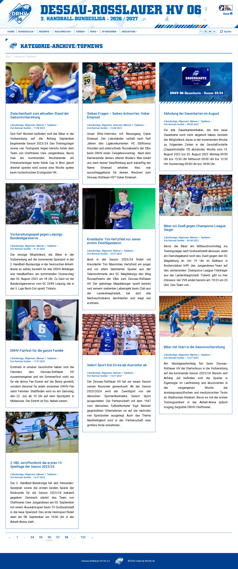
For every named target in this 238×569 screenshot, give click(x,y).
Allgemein (30, 125)
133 (83, 537)
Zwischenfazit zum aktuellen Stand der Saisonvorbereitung (39, 115)
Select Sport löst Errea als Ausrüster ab (117, 365)
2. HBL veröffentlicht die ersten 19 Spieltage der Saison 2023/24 (36, 464)
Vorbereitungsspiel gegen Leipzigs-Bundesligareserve (36, 236)
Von (20, 128)
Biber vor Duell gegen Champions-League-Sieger (195, 228)
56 (49, 537)
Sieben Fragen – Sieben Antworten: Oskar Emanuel (118, 115)
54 (32, 537)
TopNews (52, 125)
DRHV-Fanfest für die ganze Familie (36, 350)
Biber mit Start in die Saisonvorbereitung (194, 347)
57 (58, 537)
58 (66, 537)
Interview (118, 125)
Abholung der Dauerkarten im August (191, 113)
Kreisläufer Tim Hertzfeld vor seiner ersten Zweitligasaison (114, 241)
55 (40, 537)
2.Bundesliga (17, 125)
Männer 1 (41, 125)
